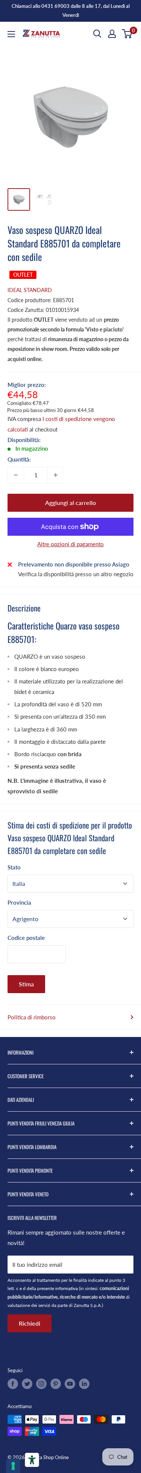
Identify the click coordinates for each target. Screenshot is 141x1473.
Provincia (19, 902)
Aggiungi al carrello (70, 502)
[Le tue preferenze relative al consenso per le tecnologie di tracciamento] (13, 1466)
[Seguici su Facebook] (13, 1384)
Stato (14, 867)
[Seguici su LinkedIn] (84, 1384)
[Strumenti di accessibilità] (32, 1460)
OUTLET (23, 274)
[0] (127, 33)
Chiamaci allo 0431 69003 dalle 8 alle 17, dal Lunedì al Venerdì (71, 10)
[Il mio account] (112, 34)
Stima (26, 983)
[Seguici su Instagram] (41, 1384)
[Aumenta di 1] (56, 475)
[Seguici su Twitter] (27, 1384)
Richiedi (29, 1323)
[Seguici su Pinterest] (55, 1384)
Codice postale (26, 937)
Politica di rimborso (32, 1017)
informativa (66, 1288)
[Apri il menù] (11, 34)
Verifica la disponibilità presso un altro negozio (75, 574)
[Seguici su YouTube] (70, 1384)
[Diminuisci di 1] (16, 475)
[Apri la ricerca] (97, 34)
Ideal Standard (30, 290)
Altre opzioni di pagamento (70, 544)
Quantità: (19, 459)
